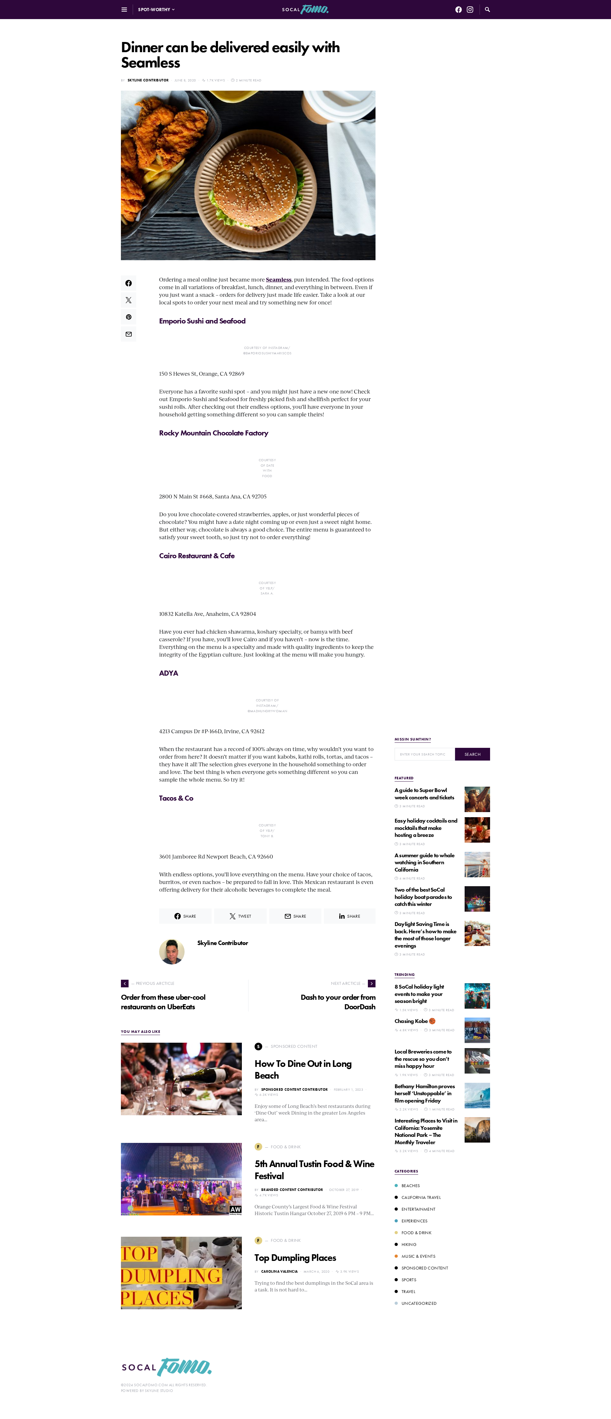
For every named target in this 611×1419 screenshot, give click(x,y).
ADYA (168, 673)
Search (473, 754)
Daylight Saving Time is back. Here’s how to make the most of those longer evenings (426, 934)
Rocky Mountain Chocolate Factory (213, 433)
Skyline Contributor (148, 80)
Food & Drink (417, 1232)
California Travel (421, 1197)
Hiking (409, 1244)
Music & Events (418, 1256)
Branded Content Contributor (292, 1189)
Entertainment (419, 1209)
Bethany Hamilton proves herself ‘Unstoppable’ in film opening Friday (425, 1093)
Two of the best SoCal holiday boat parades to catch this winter (423, 897)
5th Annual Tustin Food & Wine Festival (314, 1170)
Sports (409, 1280)
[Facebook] (458, 9)
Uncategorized (419, 1303)
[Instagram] (470, 9)
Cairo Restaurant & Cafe (197, 555)
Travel (408, 1291)
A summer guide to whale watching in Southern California (424, 862)
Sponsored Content (425, 1268)
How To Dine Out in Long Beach (303, 1070)
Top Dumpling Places (295, 1258)
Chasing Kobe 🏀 (415, 1021)
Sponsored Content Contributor (294, 1089)
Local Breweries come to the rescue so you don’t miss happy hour (423, 1058)
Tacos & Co (176, 798)
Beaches (411, 1185)
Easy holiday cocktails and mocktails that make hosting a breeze (426, 827)
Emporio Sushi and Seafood (202, 321)
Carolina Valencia (279, 1271)
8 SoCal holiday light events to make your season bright (419, 994)
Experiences (415, 1221)
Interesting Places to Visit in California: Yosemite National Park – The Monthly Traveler (426, 1131)
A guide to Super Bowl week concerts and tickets (424, 793)
